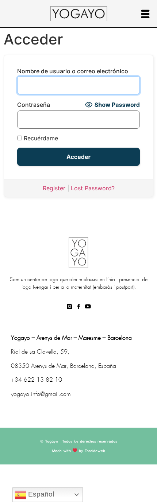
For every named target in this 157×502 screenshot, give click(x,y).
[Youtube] (88, 306)
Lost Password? (93, 188)
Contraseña (33, 105)
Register (54, 188)
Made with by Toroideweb (78, 451)
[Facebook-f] (78, 306)
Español (40, 494)
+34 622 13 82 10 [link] (36, 380)
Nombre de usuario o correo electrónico (72, 71)
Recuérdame (40, 138)
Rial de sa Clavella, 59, (40, 352)
